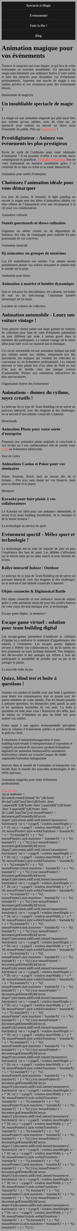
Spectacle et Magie (38, 5)
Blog (38, 35)
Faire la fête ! (38, 25)
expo (5, 449)
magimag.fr (48, 129)
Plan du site (9, 790)
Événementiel (38, 15)
